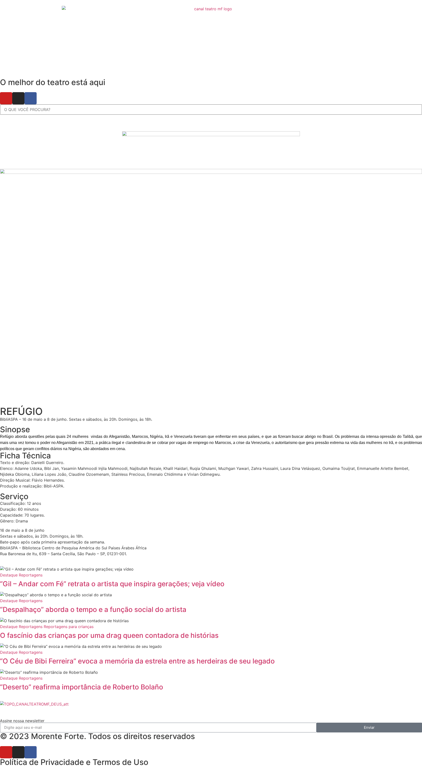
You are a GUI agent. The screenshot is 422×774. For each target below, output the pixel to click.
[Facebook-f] (30, 98)
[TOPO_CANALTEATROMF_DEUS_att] (34, 704)
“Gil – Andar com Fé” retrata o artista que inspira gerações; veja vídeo (112, 584)
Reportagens (30, 575)
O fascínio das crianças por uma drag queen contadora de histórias (109, 635)
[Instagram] (18, 98)
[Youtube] (6, 98)
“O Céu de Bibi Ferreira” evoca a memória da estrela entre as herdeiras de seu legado (137, 661)
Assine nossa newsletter (22, 721)
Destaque (9, 575)
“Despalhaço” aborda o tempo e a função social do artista (94, 609)
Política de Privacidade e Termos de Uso (74, 762)
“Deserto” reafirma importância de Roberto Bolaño (81, 687)
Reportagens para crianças (69, 626)
